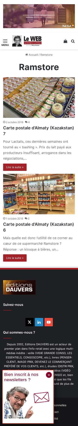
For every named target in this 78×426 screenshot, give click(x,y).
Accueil (33, 54)
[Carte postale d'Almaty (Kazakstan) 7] (39, 97)
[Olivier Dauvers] (27, 41)
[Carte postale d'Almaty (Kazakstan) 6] (39, 194)
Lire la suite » (15, 167)
